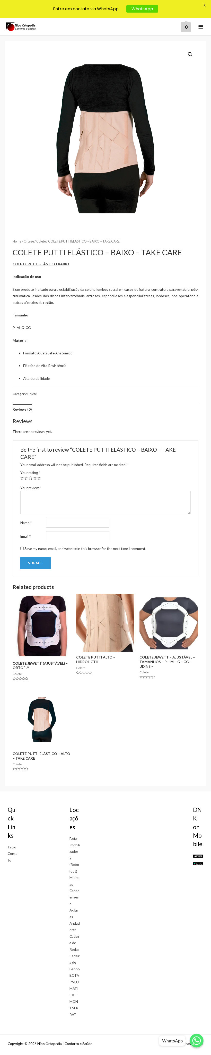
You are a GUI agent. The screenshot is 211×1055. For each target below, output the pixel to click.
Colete (41, 241)
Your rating (30, 472)
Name (26, 522)
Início (12, 847)
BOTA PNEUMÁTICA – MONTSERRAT (74, 995)
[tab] (22, 409)
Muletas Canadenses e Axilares (74, 897)
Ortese (29, 241)
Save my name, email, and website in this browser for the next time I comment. (85, 548)
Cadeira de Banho (74, 962)
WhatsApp (142, 9)
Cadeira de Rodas (74, 943)
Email (25, 536)
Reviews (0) (22, 409)
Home (17, 241)
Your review (30, 488)
